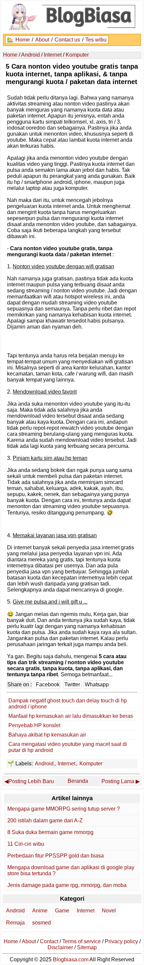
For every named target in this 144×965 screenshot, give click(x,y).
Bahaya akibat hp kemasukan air (47, 735)
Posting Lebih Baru (31, 781)
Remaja (15, 922)
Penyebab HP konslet (34, 725)
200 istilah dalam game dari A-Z (45, 820)
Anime (40, 910)
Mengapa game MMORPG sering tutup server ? (63, 809)
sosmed (41, 922)
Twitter (72, 684)
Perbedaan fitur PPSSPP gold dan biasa (55, 855)
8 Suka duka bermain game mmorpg (50, 832)
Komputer (90, 763)
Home (22, 40)
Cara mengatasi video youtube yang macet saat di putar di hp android (67, 747)
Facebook (48, 684)
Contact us (67, 40)
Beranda (78, 781)
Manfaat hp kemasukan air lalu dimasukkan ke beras (70, 716)
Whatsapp (97, 684)
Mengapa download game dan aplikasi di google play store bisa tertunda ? (70, 870)
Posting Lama (117, 781)
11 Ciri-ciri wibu (25, 844)
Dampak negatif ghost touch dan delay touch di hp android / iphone (67, 703)
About (42, 40)
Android (44, 763)
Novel (109, 910)
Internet (66, 763)
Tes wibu (95, 40)
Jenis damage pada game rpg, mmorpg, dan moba (67, 885)
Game (62, 910)
